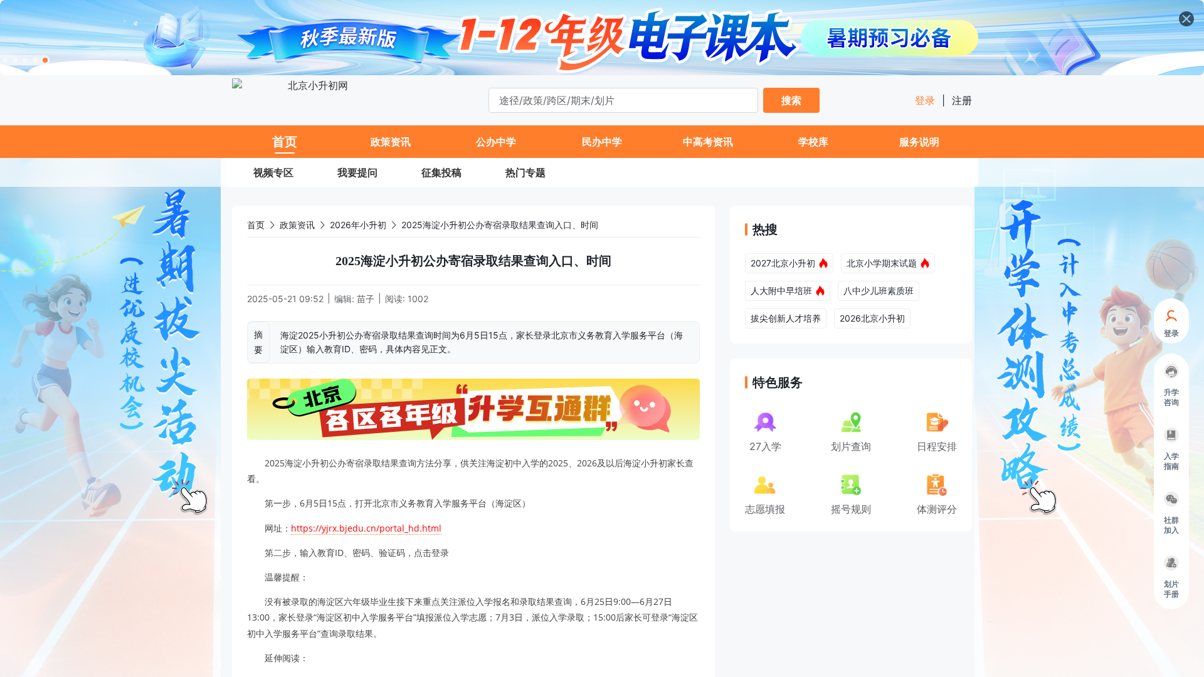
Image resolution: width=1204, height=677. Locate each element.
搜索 (791, 100)
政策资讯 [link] (297, 224)
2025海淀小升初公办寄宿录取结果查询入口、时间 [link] (499, 224)
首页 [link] (256, 224)
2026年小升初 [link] (358, 224)
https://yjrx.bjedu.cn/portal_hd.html (366, 528)
